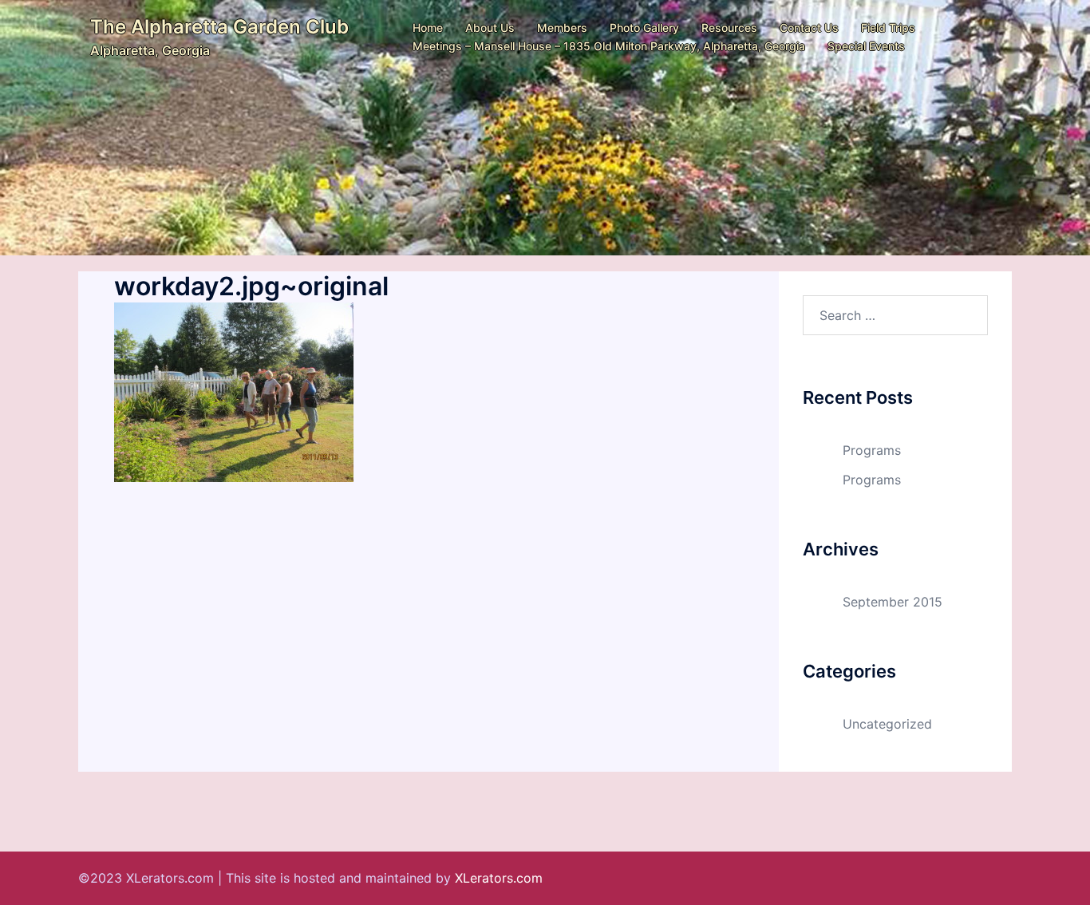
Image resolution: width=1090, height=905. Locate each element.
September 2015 (892, 602)
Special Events (866, 46)
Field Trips (888, 27)
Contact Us (809, 27)
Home (428, 27)
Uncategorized (887, 724)
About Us (490, 27)
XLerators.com (499, 878)
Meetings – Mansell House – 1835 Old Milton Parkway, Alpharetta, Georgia (609, 46)
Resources (729, 27)
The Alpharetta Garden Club (219, 26)
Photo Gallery (644, 27)
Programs (872, 450)
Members (562, 27)
